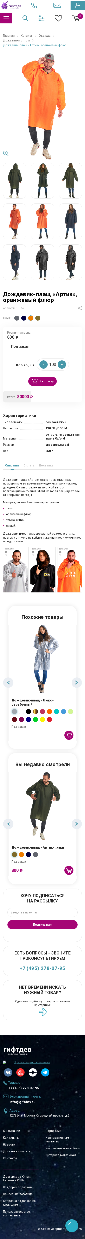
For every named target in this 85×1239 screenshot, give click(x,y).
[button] (62, 364)
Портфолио (53, 1130)
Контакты (10, 1158)
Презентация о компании (32, 1062)
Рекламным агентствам (63, 1148)
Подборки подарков (17, 1187)
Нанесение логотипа (18, 1194)
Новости (9, 1144)
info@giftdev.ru (22, 1102)
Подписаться (42, 924)
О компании (11, 1130)
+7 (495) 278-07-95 (42, 968)
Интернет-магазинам (61, 1155)
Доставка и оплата (17, 1151)
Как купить (11, 1137)
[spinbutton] (53, 364)
